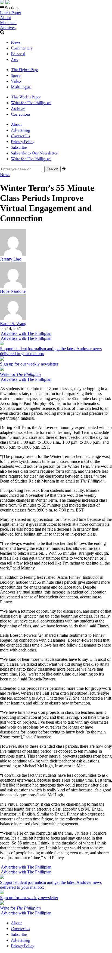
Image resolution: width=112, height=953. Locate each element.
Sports (16, 75)
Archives (7, 27)
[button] (56, 7)
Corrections (20, 114)
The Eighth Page (24, 69)
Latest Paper (10, 12)
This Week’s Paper (26, 97)
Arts (14, 59)
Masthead (8, 22)
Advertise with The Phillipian (26, 333)
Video (16, 81)
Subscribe (19, 147)
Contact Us (20, 136)
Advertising (20, 130)
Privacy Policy (22, 141)
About (5, 17)
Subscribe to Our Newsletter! (34, 153)
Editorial (18, 54)
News (15, 42)
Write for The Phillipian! (31, 103)
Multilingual (21, 87)
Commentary (22, 48)
